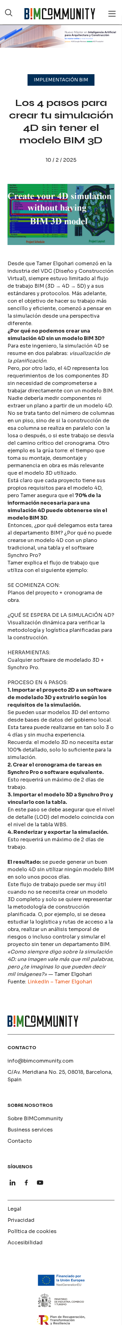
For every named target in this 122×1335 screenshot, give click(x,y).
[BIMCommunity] (59, 13)
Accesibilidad (25, 1242)
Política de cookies (32, 1231)
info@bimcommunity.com (41, 1061)
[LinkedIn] (12, 1182)
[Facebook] (26, 1182)
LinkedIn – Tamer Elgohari (60, 981)
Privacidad (21, 1220)
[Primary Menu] (111, 13)
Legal (14, 1209)
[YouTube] (40, 1182)
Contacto (20, 1141)
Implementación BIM (61, 80)
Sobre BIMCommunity (35, 1118)
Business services (30, 1129)
